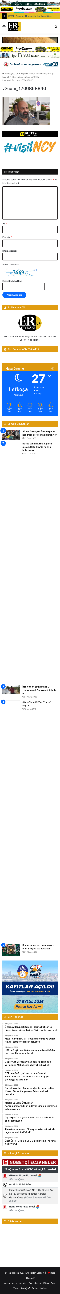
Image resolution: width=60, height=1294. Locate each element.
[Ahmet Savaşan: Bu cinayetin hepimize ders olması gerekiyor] (11, 435)
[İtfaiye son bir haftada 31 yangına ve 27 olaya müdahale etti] (11, 689)
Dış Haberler (35, 1283)
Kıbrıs (46, 1283)
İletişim (43, 1288)
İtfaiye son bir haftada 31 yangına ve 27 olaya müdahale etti (39, 690)
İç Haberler (21, 1283)
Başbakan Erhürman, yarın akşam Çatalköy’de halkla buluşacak (37, 447)
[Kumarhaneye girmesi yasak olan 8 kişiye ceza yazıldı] (11, 950)
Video (16, 1288)
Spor (53, 1283)
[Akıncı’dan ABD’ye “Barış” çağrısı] (11, 821)
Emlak (35, 1288)
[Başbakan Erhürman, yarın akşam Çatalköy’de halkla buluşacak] (11, 562)
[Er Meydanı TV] (14, 26)
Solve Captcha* (10, 264)
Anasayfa (9, 73)
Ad (4, 223)
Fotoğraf (25, 1288)
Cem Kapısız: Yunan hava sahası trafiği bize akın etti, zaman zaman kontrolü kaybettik (28, 77)
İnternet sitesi (9, 251)
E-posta (7, 237)
